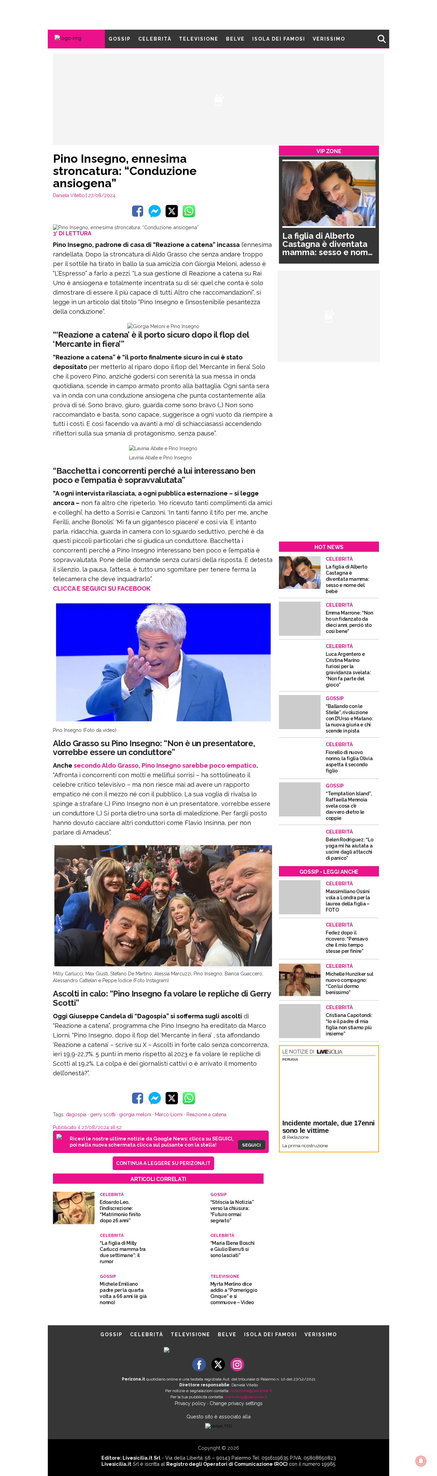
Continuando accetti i (221, 737)
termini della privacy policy (248, 737)
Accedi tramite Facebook (222, 784)
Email (163, 724)
